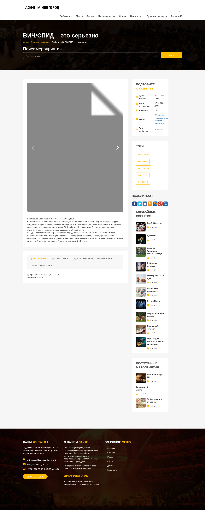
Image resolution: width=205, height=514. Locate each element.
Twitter (139, 203)
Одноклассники (150, 203)
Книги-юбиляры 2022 (155, 375)
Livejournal (165, 203)
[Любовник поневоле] (141, 266)
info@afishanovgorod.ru (38, 464)
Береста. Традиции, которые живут (154, 251)
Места (79, 16)
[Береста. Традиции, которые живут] (141, 251)
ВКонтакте (144, 203)
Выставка (159, 129)
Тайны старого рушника (154, 400)
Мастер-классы (106, 16)
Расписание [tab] (39, 258)
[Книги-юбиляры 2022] (141, 377)
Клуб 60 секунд (154, 223)
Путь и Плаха (153, 300)
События (65, 16)
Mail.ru (155, 203)
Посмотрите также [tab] (41, 265)
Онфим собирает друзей (155, 314)
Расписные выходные (152, 289)
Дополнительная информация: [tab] (94, 258)
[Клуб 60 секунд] (141, 226)
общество (143, 182)
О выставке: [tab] (61, 258)
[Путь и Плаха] (141, 304)
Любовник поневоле (152, 264)
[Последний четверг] (141, 329)
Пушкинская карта (157, 16)
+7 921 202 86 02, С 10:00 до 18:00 (43, 469)
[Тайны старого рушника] (141, 402)
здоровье (142, 175)
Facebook (134, 203)
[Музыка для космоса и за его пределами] (141, 341)
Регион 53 (176, 16)
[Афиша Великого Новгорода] (41, 496)
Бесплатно (136, 16)
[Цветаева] (141, 238)
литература (143, 168)
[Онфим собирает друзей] (141, 316)
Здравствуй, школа (142, 388)
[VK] (180, 11)
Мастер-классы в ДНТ (155, 277)
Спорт (122, 16)
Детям (90, 16)
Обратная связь (35, 476)
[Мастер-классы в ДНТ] (141, 278)
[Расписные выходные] (141, 291)
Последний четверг (152, 327)
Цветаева (151, 235)
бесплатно (143, 154)
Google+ (160, 203)
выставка (142, 161)
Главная (111, 448)
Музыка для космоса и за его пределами (155, 341)
